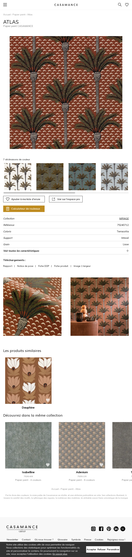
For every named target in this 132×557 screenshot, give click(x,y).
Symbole (76, 539)
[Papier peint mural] (122, 529)
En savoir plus (60, 553)
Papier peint (19, 14)
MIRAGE (124, 218)
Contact (26, 539)
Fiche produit (61, 266)
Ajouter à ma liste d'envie (25, 199)
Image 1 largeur (82, 266)
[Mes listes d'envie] (127, 5)
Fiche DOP (43, 266)
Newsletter (12, 539)
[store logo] (66, 5)
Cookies (99, 539)
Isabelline (28, 472)
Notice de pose (25, 266)
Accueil (7, 14)
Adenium (82, 472)
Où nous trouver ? (44, 539)
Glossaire (62, 539)
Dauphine (28, 407)
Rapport (7, 266)
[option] (17, 176)
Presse (87, 539)
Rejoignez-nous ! (116, 539)
